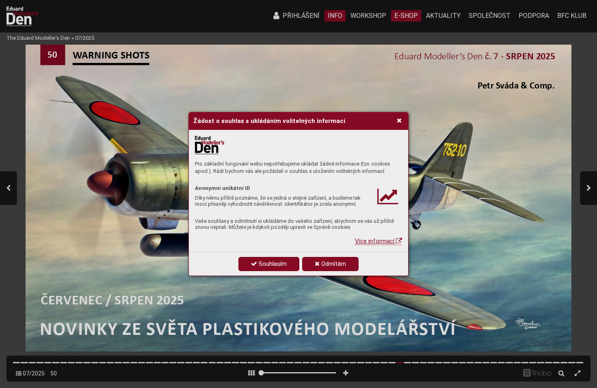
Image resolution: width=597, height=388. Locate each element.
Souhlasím (272, 263)
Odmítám (333, 263)
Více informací (375, 241)
